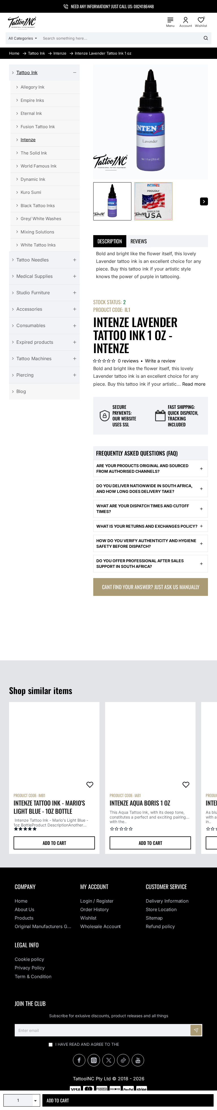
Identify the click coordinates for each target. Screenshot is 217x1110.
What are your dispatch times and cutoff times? (142, 508)
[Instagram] (94, 1060)
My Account (94, 886)
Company (25, 886)
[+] (36, 1097)
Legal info (27, 945)
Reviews (139, 241)
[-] (36, 1103)
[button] (128, 1100)
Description (109, 241)
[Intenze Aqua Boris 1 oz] (150, 747)
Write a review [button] (160, 361)
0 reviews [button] (128, 361)
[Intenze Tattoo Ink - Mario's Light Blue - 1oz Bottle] (54, 747)
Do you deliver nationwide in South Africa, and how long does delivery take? (144, 488)
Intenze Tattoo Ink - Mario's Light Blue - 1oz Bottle (49, 807)
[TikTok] (123, 1060)
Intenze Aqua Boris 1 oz (140, 803)
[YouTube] (138, 1060)
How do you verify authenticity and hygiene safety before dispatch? (146, 543)
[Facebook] (79, 1060)
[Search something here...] (205, 38)
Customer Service (166, 886)
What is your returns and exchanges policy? (147, 526)
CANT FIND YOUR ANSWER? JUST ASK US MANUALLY (150, 587)
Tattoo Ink (36, 53)
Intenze (59, 53)
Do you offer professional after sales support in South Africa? (140, 563)
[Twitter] (108, 1060)
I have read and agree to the (111, 1044)
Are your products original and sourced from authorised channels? (142, 468)
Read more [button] (193, 384)
